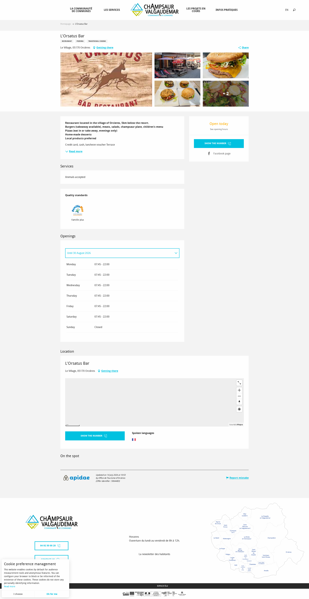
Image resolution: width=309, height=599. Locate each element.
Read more (9, 586)
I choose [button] (18, 594)
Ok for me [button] (52, 594)
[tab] (119, 253)
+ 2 (226, 93)
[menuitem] (81, 9)
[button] (294, 10)
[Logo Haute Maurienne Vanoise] (51, 522)
